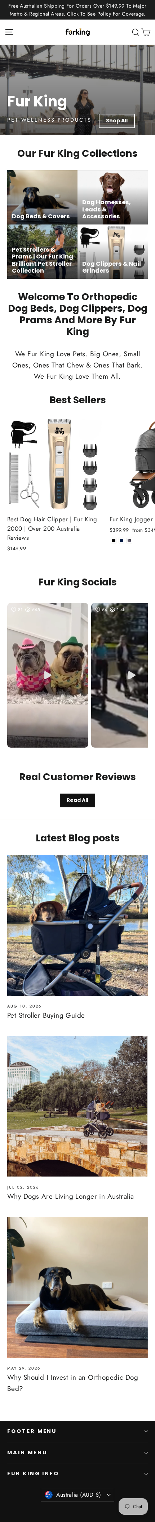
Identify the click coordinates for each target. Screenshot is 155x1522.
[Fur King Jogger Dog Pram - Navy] (121, 540)
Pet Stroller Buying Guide (46, 1015)
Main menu (27, 1452)
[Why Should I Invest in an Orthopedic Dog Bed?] (77, 1287)
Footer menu (32, 1431)
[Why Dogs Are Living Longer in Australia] (77, 1106)
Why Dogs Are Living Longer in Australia (70, 1196)
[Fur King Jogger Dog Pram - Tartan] (129, 540)
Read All (77, 800)
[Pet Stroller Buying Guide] (77, 925)
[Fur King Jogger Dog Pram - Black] (113, 540)
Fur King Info (33, 1473)
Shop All (117, 120)
